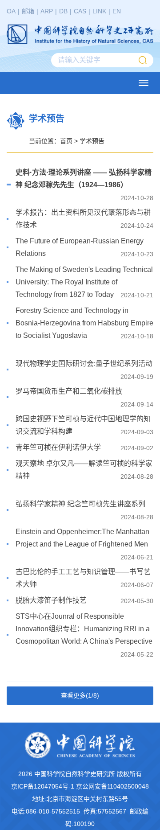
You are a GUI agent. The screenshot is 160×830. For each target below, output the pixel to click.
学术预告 (92, 140)
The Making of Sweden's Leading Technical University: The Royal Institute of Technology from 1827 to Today (84, 282)
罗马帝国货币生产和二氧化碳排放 (69, 391)
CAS (80, 11)
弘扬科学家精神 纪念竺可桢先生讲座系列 (80, 504)
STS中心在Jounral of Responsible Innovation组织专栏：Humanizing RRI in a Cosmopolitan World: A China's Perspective (84, 628)
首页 (66, 140)
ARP (46, 11)
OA (11, 11)
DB (63, 11)
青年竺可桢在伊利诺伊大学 (58, 447)
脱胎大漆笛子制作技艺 (51, 600)
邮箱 (28, 11)
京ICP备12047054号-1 (42, 786)
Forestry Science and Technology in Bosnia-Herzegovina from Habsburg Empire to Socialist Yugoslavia (84, 323)
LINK (99, 11)
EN (116, 11)
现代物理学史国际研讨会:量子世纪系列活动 (84, 363)
